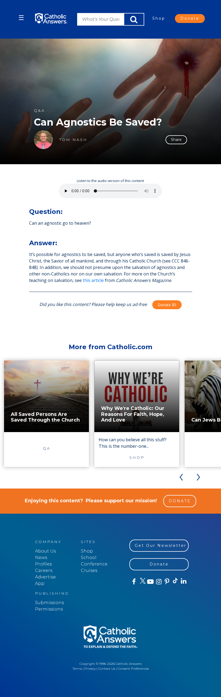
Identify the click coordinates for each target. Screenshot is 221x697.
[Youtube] (150, 582)
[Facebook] (133, 582)
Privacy (90, 668)
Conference (94, 564)
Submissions (49, 602)
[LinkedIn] (183, 581)
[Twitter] (142, 582)
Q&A (39, 110)
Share (176, 139)
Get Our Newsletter (161, 545)
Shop (158, 18)
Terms (77, 668)
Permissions (49, 609)
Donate (189, 18)
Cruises (89, 570)
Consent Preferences (133, 668)
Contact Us (106, 668)
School (88, 557)
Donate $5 (167, 304)
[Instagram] (158, 582)
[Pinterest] (167, 582)
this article (93, 280)
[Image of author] (43, 139)
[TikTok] (175, 582)
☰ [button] (21, 18)
